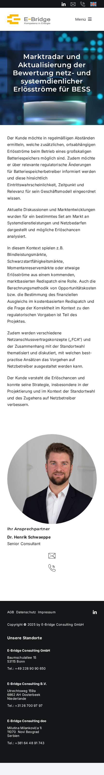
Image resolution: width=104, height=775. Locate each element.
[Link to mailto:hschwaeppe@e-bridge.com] (52, 555)
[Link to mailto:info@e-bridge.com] (73, 4)
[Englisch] (93, 3)
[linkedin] (64, 4)
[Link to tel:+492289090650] (82, 4)
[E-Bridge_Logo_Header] (28, 16)
